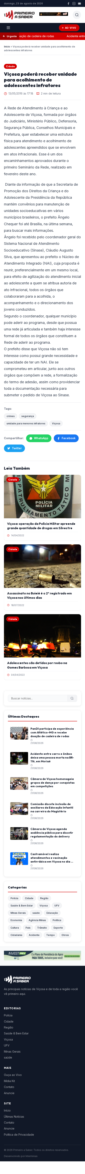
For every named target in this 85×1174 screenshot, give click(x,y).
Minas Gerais (18, 912)
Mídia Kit (9, 1081)
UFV (56, 905)
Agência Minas (37, 920)
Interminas (32, 1156)
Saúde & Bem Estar (21, 905)
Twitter (17, 448)
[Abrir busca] (77, 15)
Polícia (14, 898)
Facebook (69, 438)
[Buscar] (72, 698)
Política (57, 920)
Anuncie (9, 1093)
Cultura (14, 927)
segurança (27, 416)
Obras (65, 935)
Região (44, 898)
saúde (36, 912)
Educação (52, 912)
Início (7, 46)
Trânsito (42, 927)
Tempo (50, 935)
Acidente (34, 935)
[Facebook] (68, 3)
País (28, 927)
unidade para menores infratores (26, 423)
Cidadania (16, 935)
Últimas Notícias (14, 1116)
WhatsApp (41, 438)
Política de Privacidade (19, 1134)
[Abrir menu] (8, 27)
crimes (11, 416)
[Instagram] (74, 3)
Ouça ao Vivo (13, 1075)
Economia (16, 920)
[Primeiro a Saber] (19, 15)
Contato (9, 1087)
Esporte (58, 927)
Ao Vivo (70, 27)
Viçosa (56, 423)
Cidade (10, 66)
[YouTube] (79, 3)
